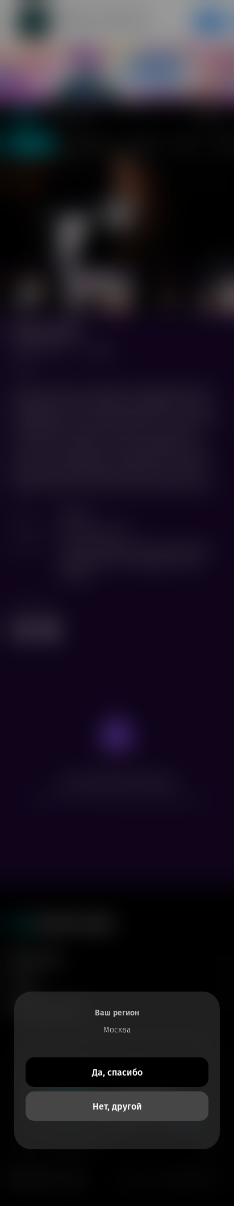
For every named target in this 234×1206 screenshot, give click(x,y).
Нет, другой (117, 1106)
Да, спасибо (117, 1072)
